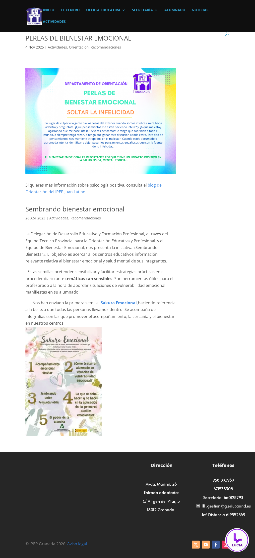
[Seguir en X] (196, 545)
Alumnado (174, 10)
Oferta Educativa (103, 10)
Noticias (200, 10)
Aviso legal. (77, 544)
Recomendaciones (106, 47)
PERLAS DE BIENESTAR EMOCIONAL (78, 38)
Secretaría (142, 10)
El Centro (70, 10)
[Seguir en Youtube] (206, 545)
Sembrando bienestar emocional (75, 208)
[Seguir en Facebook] (216, 545)
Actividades (54, 22)
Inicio (48, 10)
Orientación (79, 47)
